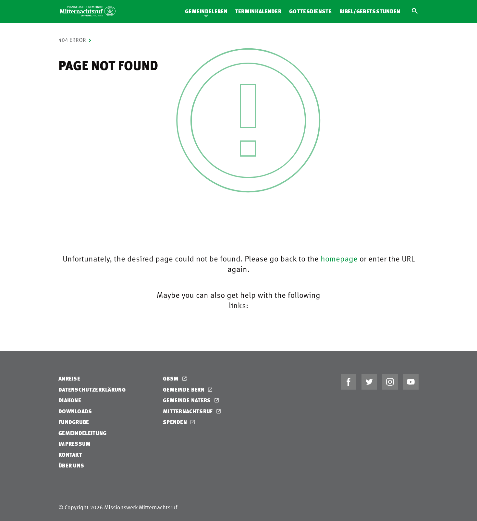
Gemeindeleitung (82, 433)
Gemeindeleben (206, 11)
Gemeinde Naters (187, 400)
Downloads (75, 411)
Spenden (175, 422)
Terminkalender (258, 11)
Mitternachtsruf (188, 411)
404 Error (72, 39)
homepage (339, 258)
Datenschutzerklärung (92, 389)
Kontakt (70, 455)
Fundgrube (73, 422)
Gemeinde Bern (184, 389)
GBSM (171, 378)
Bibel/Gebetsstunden (369, 11)
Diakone (69, 400)
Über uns (71, 465)
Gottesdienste (310, 11)
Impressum (74, 444)
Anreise (69, 378)
